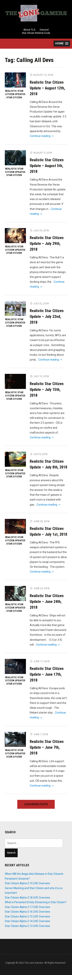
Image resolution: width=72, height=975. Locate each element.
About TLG (29, 29)
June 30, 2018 (41, 521)
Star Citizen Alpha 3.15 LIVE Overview (27, 916)
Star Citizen (14, 97)
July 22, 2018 (41, 303)
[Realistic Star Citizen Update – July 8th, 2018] (15, 459)
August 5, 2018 (42, 152)
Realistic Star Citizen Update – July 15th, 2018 (47, 389)
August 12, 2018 (43, 74)
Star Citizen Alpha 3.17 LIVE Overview (27, 907)
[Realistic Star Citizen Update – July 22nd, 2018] (15, 308)
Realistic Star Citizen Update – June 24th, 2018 (47, 601)
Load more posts (36, 804)
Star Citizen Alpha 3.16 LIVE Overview (27, 911)
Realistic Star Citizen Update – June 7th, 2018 (47, 747)
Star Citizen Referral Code (36, 32)
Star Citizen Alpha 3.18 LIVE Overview (27, 897)
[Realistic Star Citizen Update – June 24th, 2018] (15, 593)
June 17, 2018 (41, 661)
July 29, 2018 (41, 230)
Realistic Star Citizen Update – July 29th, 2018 (47, 243)
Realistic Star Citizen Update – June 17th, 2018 (47, 674)
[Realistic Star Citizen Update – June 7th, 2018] (15, 739)
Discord (44, 29)
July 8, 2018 (40, 454)
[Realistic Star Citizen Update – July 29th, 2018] (15, 235)
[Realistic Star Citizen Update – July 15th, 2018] (15, 381)
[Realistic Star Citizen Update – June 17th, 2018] (15, 666)
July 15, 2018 (41, 376)
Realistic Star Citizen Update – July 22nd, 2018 (47, 316)
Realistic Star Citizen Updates (15, 92)
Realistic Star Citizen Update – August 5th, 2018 (47, 166)
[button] (62, 44)
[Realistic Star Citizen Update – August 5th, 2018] (15, 157)
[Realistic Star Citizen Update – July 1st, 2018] (15, 526)
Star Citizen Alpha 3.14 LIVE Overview (27, 921)
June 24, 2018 (41, 588)
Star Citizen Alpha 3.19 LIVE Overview (27, 883)
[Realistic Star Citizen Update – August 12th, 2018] (15, 79)
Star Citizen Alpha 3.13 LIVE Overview (27, 925)
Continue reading (42, 135)
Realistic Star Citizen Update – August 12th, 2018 (47, 88)
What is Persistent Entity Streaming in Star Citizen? (35, 902)
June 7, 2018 (40, 734)
